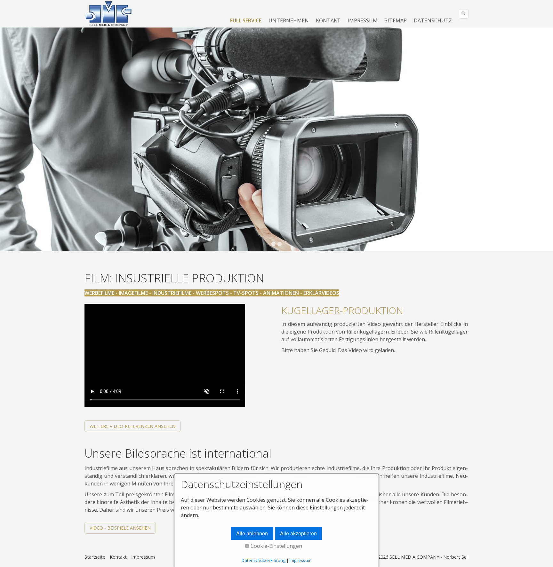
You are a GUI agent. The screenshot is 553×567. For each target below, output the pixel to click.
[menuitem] (246, 20)
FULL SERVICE (245, 20)
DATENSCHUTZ (433, 20)
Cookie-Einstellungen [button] (275, 545)
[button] (132, 426)
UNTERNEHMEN (288, 20)
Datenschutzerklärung (263, 560)
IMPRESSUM (363, 20)
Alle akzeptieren (298, 533)
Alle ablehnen (252, 533)
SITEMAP (396, 20)
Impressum (143, 557)
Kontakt (118, 557)
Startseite (94, 557)
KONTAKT (328, 20)
